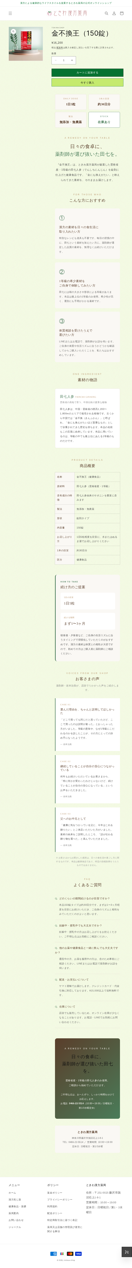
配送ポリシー (54, 1213)
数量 (54, 53)
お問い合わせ (16, 1220)
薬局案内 (14, 1213)
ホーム (12, 1192)
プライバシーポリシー (59, 1199)
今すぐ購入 (87, 82)
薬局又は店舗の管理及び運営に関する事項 (64, 1229)
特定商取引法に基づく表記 (62, 1220)
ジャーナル (15, 1227)
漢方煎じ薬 (15, 1199)
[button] (10, 13)
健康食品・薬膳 (17, 1206)
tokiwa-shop (69, 1260)
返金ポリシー (54, 1192)
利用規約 (52, 1206)
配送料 (60, 47)
